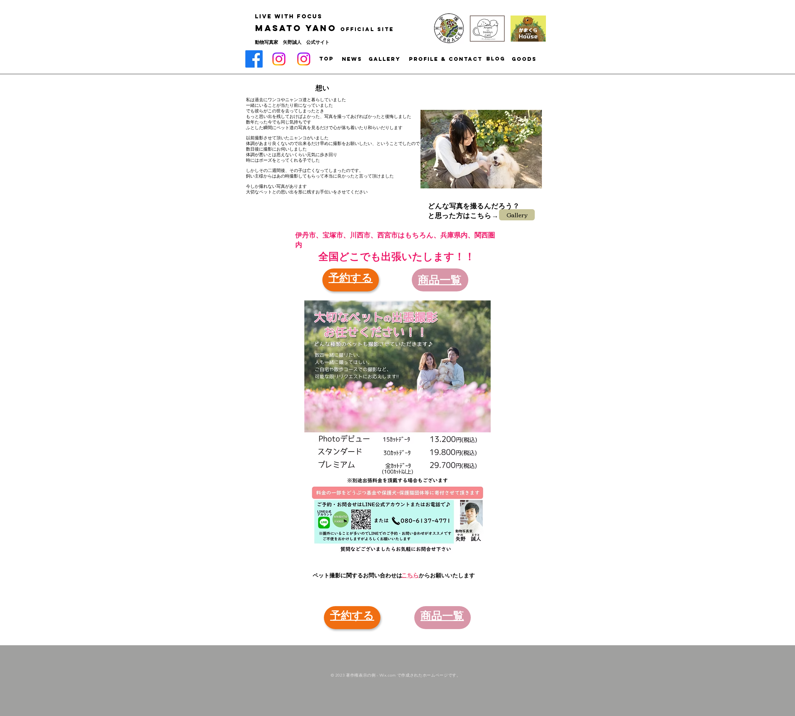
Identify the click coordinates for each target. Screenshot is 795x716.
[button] (481, 149)
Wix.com (387, 675)
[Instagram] (279, 59)
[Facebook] (254, 59)
